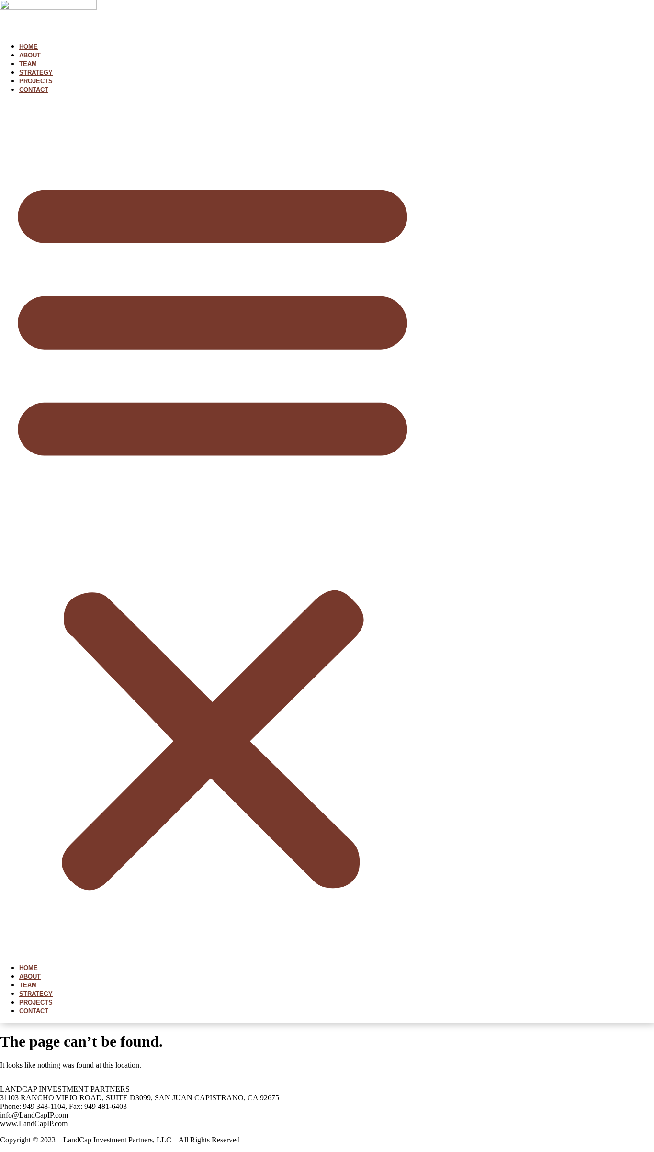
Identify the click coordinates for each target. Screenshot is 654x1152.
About (30, 55)
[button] (212, 529)
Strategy (36, 72)
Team (28, 64)
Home (28, 46)
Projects (36, 81)
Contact (33, 89)
